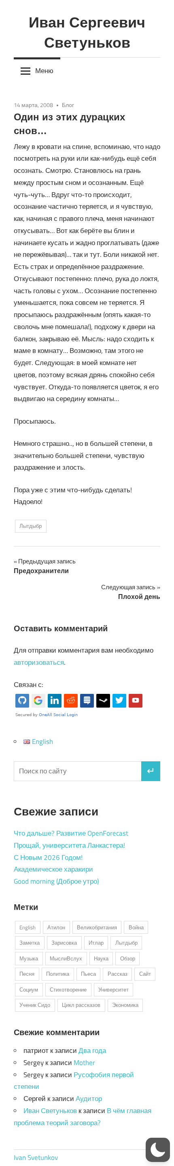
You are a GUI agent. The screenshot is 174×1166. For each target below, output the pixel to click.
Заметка (29, 943)
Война (136, 927)
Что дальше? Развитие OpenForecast (71, 833)
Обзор (127, 958)
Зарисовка (64, 943)
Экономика (125, 1005)
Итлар (96, 943)
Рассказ (117, 974)
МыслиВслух (66, 958)
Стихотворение (68, 989)
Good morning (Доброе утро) (56, 881)
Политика (57, 974)
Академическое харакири (53, 869)
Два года (92, 1050)
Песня (26, 974)
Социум (28, 989)
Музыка (28, 958)
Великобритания (97, 927)
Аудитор (89, 1098)
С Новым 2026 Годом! (48, 857)
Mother (84, 1062)
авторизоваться (39, 662)
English (27, 927)
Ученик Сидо (34, 1005)
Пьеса (88, 974)
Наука (101, 958)
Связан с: (28, 684)
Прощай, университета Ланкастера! (69, 845)
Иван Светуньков (50, 1110)
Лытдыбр (30, 526)
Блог (68, 105)
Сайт (145, 974)
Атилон (56, 927)
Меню (44, 70)
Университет (113, 989)
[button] (158, 1150)
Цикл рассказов (81, 1005)
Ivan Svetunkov (36, 1157)
